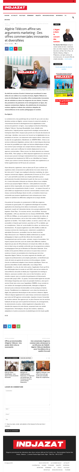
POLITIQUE (22, 15)
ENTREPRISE (59, 15)
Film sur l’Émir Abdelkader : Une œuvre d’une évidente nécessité (11, 375)
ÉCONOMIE (51, 465)
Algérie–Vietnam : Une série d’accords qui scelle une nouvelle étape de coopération (43, 375)
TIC (65, 15)
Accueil (6, 23)
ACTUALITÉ (14, 15)
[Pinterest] (16, 49)
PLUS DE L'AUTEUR (26, 358)
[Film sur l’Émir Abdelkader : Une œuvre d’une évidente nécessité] (12, 366)
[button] (73, 17)
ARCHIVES (7, 19)
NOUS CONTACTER (44, 463)
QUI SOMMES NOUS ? (56, 463)
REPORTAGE (47, 470)
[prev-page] (47, 358)
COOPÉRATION (36, 465)
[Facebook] (73, 1)
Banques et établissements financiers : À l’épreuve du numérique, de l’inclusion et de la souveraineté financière (27, 377)
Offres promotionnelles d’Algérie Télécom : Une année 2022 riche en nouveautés (13, 344)
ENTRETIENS (40, 467)
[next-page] (49, 358)
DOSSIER (7, 15)
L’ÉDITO (59, 467)
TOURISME (67, 470)
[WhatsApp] (20, 49)
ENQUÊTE (38, 15)
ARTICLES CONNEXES (12, 358)
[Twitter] (11, 49)
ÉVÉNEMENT (30, 15)
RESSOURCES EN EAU (48, 15)
